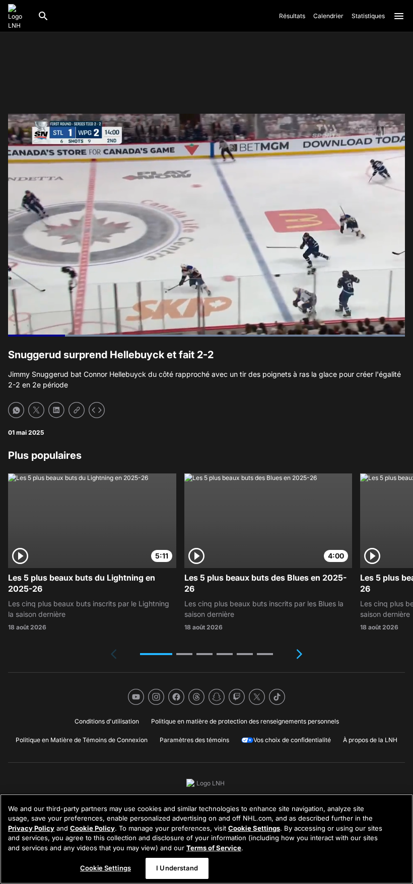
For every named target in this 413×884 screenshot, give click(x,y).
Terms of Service (213, 848)
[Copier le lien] (76, 410)
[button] (156, 654)
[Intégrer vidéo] (97, 410)
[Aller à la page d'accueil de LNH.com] (18, 16)
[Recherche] (43, 16)
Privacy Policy (31, 828)
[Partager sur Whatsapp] (16, 410)
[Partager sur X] (36, 410)
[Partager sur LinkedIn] (56, 410)
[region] (206, 839)
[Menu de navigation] (399, 16)
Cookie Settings (254, 828)
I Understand (177, 868)
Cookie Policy (92, 828)
